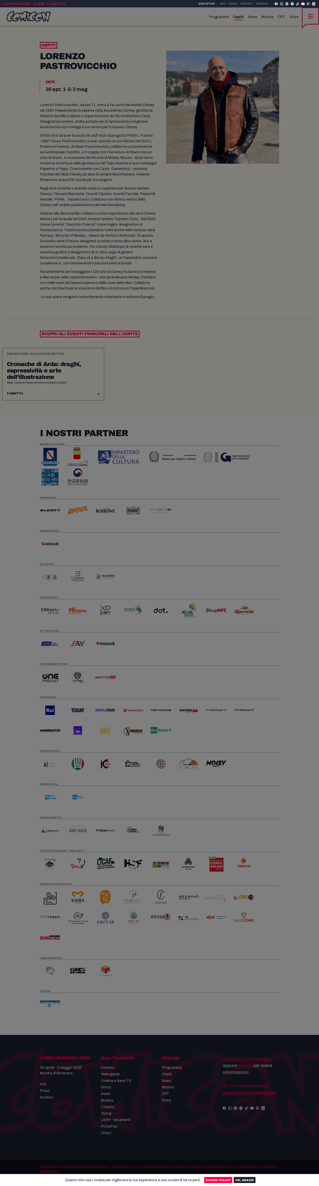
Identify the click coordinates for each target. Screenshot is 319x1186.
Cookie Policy (218, 1180)
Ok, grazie (244, 1180)
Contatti (246, 3)
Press (233, 3)
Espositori (207, 3)
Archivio (262, 3)
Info (223, 3)
